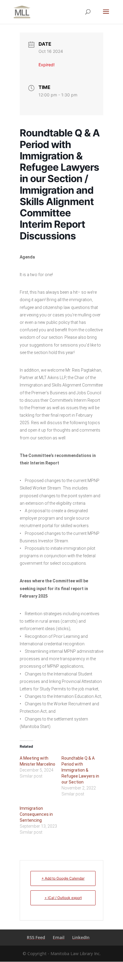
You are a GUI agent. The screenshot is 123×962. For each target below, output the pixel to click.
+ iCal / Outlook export (63, 897)
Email (58, 937)
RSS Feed (36, 937)
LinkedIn (81, 937)
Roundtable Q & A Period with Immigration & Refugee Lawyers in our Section (80, 770)
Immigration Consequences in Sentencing (36, 814)
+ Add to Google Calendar (62, 878)
